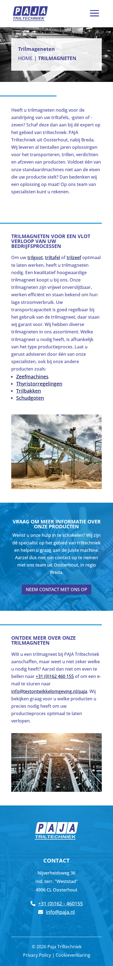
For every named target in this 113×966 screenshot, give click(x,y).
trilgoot (35, 257)
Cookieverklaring (73, 955)
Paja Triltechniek (64, 947)
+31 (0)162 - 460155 (60, 903)
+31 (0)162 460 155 (55, 676)
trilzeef (74, 257)
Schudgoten (30, 398)
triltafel (52, 257)
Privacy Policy (37, 955)
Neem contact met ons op (56, 589)
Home (25, 58)
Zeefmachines (32, 376)
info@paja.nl (60, 912)
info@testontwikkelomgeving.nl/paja (49, 691)
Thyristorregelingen (39, 383)
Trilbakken (28, 390)
